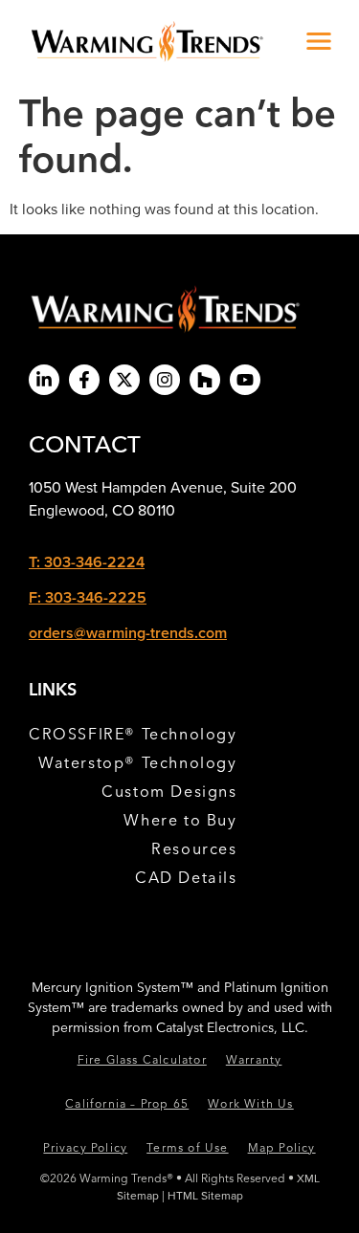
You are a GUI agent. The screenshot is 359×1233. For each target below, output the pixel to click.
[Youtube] (245, 379)
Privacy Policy (85, 1147)
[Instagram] (164, 379)
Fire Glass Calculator (142, 1059)
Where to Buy (179, 819)
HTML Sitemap (205, 1195)
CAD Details (186, 877)
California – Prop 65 (127, 1103)
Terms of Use (187, 1147)
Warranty (254, 1059)
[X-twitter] (124, 379)
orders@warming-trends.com (128, 633)
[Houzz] (205, 379)
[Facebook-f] (84, 379)
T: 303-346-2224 (87, 562)
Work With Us (250, 1103)
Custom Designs (168, 791)
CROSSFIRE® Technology (133, 733)
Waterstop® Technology (137, 762)
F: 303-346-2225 (87, 597)
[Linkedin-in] (44, 379)
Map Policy (282, 1147)
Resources (193, 848)
